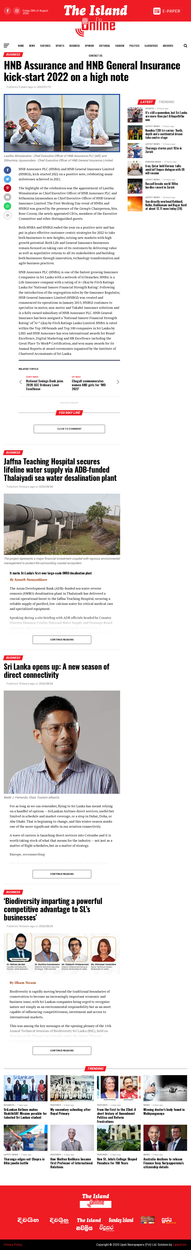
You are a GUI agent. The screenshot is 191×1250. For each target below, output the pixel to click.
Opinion (89, 46)
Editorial (104, 46)
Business (74, 46)
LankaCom (180, 1244)
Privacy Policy (13, 1244)
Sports (60, 46)
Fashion (119, 46)
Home (21, 46)
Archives (168, 46)
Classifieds (151, 46)
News (32, 46)
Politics (134, 46)
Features (45, 46)
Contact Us (95, 55)
